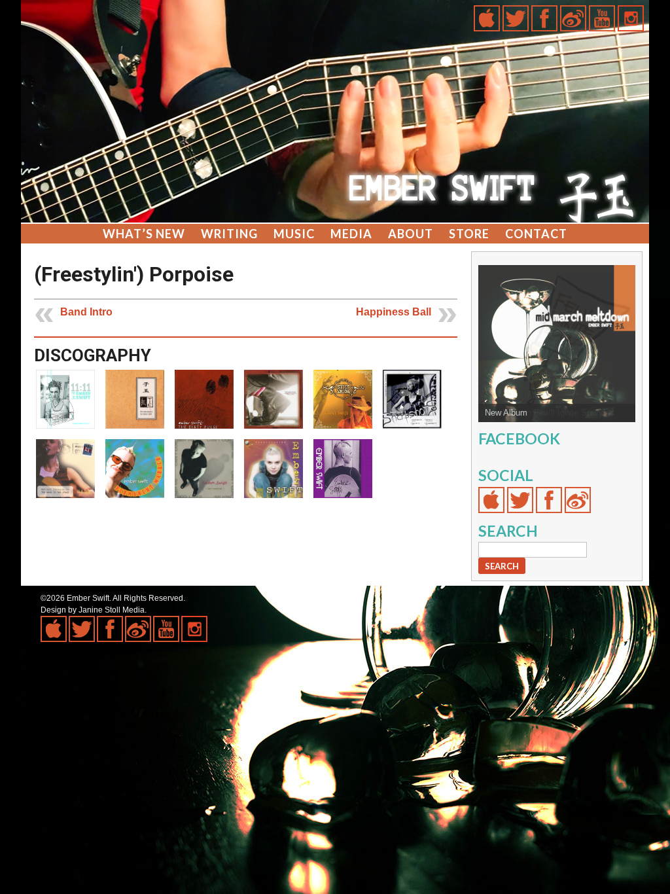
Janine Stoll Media (112, 610)
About (410, 233)
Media (351, 233)
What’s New (144, 233)
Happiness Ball (393, 311)
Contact (536, 233)
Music (294, 233)
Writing (229, 233)
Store (469, 233)
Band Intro (86, 311)
